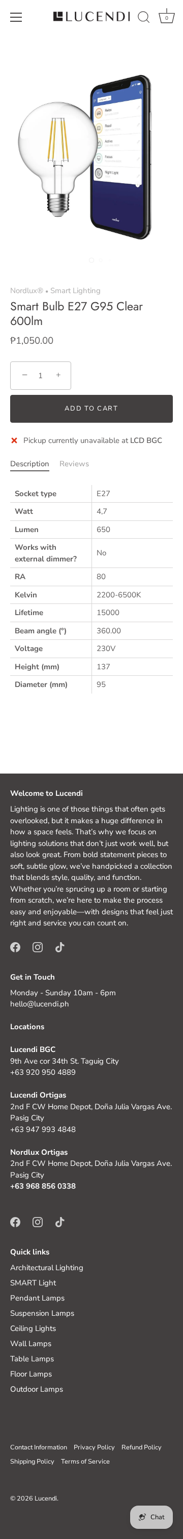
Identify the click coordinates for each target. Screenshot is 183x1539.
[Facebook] (15, 947)
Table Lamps (32, 1359)
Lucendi (46, 1498)
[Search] (144, 19)
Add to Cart (91, 408)
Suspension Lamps (42, 1313)
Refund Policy (141, 1447)
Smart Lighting (75, 291)
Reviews (74, 464)
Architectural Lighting (46, 1268)
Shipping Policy (32, 1461)
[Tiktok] (60, 947)
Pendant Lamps (37, 1298)
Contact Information (38, 1447)
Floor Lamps (31, 1374)
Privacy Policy (94, 1447)
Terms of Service (85, 1461)
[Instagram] (38, 947)
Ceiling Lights (33, 1328)
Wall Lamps (30, 1344)
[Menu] (16, 17)
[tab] (34, 464)
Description (29, 464)
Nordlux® (26, 291)
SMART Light (33, 1283)
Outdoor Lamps (36, 1389)
